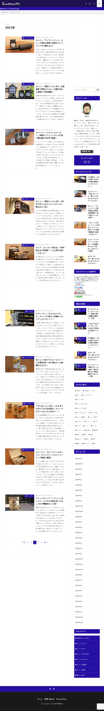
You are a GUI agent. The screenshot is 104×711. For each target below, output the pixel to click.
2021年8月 (78, 575)
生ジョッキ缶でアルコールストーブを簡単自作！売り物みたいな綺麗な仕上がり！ (49, 362)
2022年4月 (78, 538)
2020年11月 (79, 622)
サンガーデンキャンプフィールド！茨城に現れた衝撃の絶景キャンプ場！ (93, 313)
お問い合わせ (49, 699)
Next (45, 542)
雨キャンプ (86, 443)
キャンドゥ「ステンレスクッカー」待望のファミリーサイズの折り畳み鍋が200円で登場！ (49, 135)
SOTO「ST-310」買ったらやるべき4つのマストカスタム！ (94, 259)
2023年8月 (78, 469)
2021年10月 (79, 569)
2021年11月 (79, 564)
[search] (98, 90)
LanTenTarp (58, 703)
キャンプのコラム (29, 403)
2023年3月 (78, 490)
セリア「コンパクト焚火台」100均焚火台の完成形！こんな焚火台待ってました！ (50, 250)
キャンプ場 (94, 412)
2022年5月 (78, 532)
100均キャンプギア (28, 130)
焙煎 (87, 439)
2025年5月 (78, 458)
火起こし (79, 439)
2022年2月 (78, 548)
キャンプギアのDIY (28, 38)
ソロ (96, 421)
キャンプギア (30, 311)
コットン (88, 421)
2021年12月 (79, 559)
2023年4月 (78, 485)
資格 (78, 443)
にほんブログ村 (79, 285)
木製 (91, 434)
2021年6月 (78, 585)
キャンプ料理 (93, 417)
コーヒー (79, 421)
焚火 (94, 439)
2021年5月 (78, 591)
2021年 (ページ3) (15, 12)
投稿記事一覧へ (86, 151)
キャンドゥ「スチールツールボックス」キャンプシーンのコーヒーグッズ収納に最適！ (49, 455)
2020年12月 (79, 617)
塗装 (78, 434)
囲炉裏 (96, 430)
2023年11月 (79, 464)
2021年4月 (78, 596)
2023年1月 (78, 501)
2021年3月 (78, 601)
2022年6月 (78, 527)
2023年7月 (78, 474)
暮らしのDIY (81, 675)
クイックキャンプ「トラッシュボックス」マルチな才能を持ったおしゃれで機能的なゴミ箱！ (49, 501)
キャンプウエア (87, 395)
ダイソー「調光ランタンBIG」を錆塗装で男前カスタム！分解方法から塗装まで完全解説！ (50, 89)
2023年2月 (78, 495)
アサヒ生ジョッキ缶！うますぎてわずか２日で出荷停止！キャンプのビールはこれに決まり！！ (49, 408)
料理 (84, 434)
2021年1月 (78, 612)
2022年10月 (79, 511)
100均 (78, 390)
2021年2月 (78, 606)
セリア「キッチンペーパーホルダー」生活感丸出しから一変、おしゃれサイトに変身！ (93, 245)
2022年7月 (78, 522)
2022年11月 (79, 506)
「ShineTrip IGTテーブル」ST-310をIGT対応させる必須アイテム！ (93, 328)
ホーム (39, 699)
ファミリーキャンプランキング (83, 295)
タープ (78, 426)
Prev (24, 542)
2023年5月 (78, 480)
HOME (6, 12)
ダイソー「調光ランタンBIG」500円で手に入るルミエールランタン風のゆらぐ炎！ (50, 204)
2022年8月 (78, 517)
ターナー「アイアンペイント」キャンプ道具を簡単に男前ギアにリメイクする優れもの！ (49, 43)
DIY (78, 395)
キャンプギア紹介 (82, 408)
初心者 (88, 430)
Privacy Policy (61, 699)
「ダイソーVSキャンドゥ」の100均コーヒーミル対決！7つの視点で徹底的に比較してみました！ (94, 228)
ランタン (79, 430)
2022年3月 (78, 543)
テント (86, 426)
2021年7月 (78, 580)
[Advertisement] (35, 184)
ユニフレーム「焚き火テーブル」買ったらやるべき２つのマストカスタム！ (93, 196)
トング (94, 426)
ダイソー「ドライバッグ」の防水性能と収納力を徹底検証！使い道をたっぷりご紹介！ (93, 211)
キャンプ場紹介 (81, 310)
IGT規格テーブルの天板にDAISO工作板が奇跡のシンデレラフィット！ (94, 181)
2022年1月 (78, 554)
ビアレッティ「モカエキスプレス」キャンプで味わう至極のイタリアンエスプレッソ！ (49, 316)
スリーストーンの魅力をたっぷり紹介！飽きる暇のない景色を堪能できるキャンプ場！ (93, 370)
